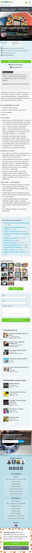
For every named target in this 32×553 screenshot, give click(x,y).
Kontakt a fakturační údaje (16, 493)
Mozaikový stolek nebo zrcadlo (12, 245)
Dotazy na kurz (16, 288)
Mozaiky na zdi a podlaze (11, 238)
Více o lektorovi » (19, 38)
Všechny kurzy (5, 9)
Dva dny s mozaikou (9, 249)
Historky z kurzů (16, 481)
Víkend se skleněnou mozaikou (12, 247)
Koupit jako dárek (16, 67)
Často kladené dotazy (16, 506)
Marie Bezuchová (12, 32)
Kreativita (13, 9)
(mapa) (14, 52)
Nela (9, 464)
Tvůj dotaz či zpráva (7, 306)
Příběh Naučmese (16, 484)
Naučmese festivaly (16, 486)
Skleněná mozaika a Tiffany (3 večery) (14, 251)
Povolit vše (16, 543)
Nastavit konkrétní (16, 548)
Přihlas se (17, 61)
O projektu (16, 476)
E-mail (3, 300)
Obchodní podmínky (16, 513)
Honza (18, 464)
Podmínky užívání (16, 510)
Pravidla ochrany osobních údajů (16, 518)
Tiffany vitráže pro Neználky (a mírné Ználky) (16, 233)
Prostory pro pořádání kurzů (16, 491)
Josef (14, 464)
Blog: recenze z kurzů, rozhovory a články (16, 479)
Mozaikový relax (8, 240)
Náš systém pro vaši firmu (16, 489)
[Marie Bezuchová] (3, 35)
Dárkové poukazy (16, 508)
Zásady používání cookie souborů (16, 515)
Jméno (3, 295)
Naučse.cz (7, 2)
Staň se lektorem (16, 501)
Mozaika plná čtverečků (10, 242)
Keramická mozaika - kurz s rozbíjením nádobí (16, 223)
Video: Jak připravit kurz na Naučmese (16, 503)
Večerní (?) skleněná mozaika (12, 231)
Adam (23, 464)
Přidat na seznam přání (16, 64)
